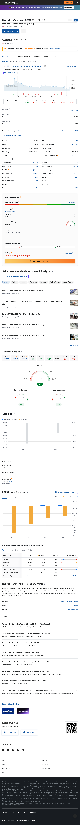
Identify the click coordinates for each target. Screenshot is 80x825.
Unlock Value (72, 111)
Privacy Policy (22, 812)
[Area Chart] (8, 66)
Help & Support (46, 768)
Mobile (4, 764)
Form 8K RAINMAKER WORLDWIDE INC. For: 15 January (23, 325)
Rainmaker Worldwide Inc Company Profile (22, 584)
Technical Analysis (11, 351)
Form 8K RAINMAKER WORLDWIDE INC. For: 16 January (23, 314)
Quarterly (12, 497)
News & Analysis (24, 57)
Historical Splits (31, 61)
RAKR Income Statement (14, 492)
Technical (46, 57)
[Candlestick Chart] (4, 66)
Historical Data (20, 61)
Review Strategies (55, 48)
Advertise (45, 764)
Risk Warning (33, 812)
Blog (3, 760)
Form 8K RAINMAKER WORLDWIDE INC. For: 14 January (23, 335)
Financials (36, 57)
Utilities (75, 605)
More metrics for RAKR (70, 131)
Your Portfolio (6, 768)
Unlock (29, 576)
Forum (55, 57)
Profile (12, 61)
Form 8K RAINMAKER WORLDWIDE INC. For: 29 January (23, 291)
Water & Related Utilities (69, 601)
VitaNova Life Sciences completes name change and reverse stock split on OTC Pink (33, 302)
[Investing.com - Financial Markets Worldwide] (11, 3)
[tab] (6, 358)
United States (73, 609)
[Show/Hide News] (45, 66)
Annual (4, 497)
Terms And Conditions (8, 812)
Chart (13, 57)
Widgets (4, 772)
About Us (44, 760)
